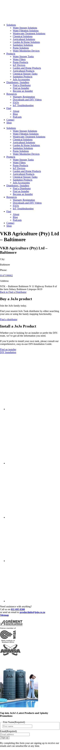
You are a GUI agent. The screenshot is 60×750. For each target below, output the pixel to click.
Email (8, 731)
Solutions (11, 24)
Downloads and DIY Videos (27, 99)
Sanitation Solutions (23, 45)
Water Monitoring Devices (26, 50)
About (16, 111)
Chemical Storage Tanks (25, 73)
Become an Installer (23, 91)
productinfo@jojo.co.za (32, 612)
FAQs (16, 102)
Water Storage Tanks (23, 56)
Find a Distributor (22, 85)
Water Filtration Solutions (26, 30)
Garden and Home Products (27, 68)
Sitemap (4, 615)
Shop (9, 122)
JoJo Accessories (21, 79)
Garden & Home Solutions (26, 42)
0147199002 (6, 275)
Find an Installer (21, 88)
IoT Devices (19, 65)
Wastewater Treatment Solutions (29, 33)
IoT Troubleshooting (23, 105)
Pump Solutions (21, 47)
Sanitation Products (22, 76)
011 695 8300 (18, 609)
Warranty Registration (24, 96)
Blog (15, 114)
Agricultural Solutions (24, 39)
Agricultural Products (23, 70)
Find (8, 108)
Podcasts (17, 116)
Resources (11, 93)
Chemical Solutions (22, 36)
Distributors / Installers (17, 82)
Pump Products (20, 62)
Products (10, 53)
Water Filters (19, 59)
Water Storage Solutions (25, 27)
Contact (10, 119)
